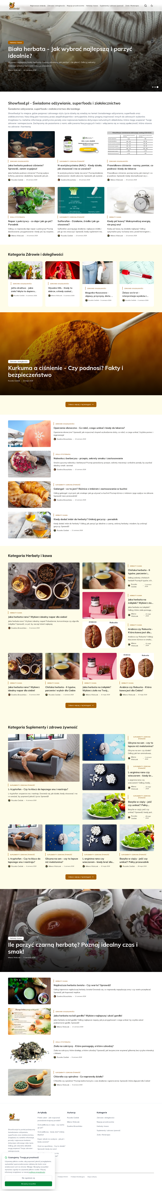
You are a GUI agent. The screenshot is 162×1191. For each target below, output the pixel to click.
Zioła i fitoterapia (132, 6)
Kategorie (102, 1112)
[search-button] (145, 5)
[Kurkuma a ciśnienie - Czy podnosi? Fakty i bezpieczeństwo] (81, 353)
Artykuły (42, 1112)
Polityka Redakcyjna (78, 1177)
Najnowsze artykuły (38, 6)
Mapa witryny (92, 1177)
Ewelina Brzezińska (74, 1126)
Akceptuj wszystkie (28, 1184)
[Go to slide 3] (157, 87)
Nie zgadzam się (28, 1178)
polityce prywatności (37, 1172)
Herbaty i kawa (92, 6)
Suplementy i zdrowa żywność (111, 6)
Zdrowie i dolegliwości (56, 6)
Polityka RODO (63, 1177)
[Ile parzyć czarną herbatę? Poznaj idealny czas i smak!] (81, 930)
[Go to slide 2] (155, 87)
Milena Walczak (14, 70)
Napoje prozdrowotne (75, 6)
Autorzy (71, 1112)
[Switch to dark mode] (152, 6)
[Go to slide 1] (152, 87)
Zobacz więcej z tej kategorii (79, 404)
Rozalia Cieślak (14, 381)
